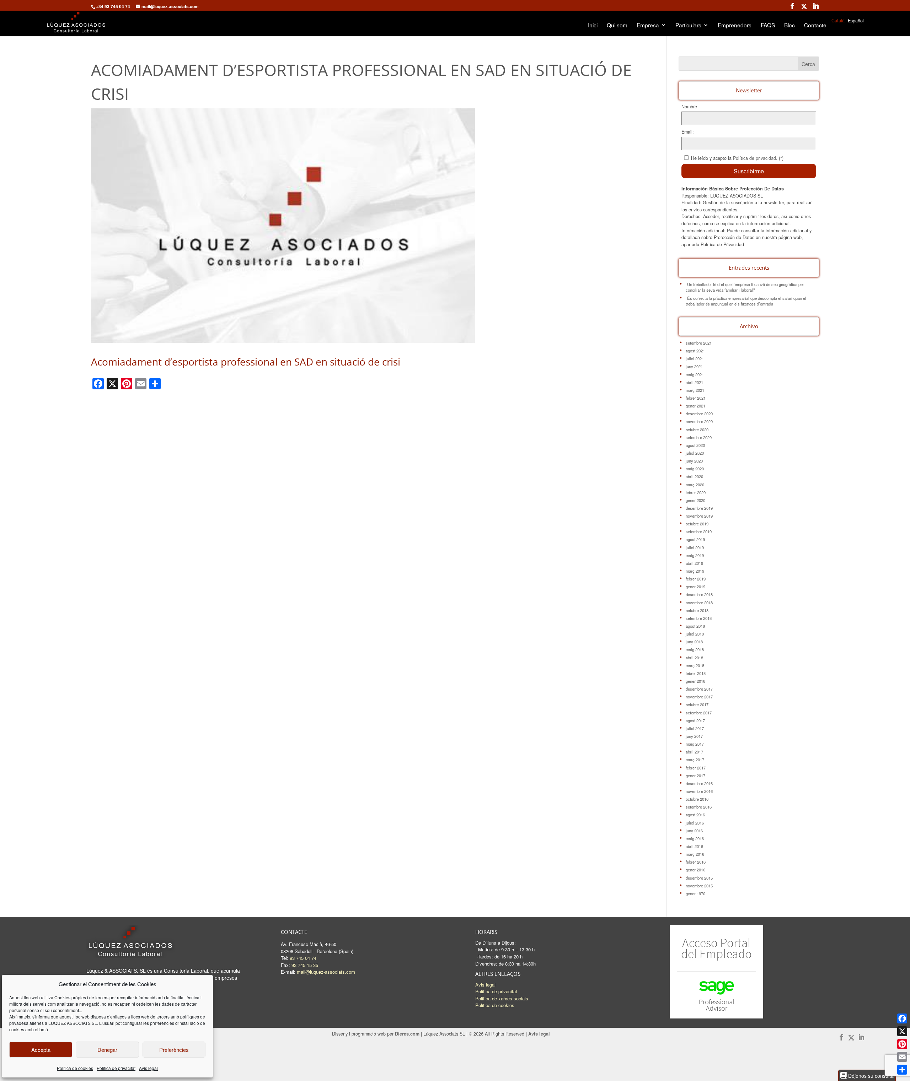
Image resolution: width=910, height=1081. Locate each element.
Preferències (174, 1049)
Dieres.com (407, 1034)
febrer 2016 (696, 862)
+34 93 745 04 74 (113, 6)
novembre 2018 (699, 602)
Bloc (789, 25)
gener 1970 (695, 893)
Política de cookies (75, 1068)
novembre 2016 (699, 791)
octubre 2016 (697, 799)
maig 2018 (695, 649)
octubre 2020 (697, 429)
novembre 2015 (699, 885)
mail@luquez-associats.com (326, 971)
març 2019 (695, 571)
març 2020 (695, 484)
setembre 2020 (699, 437)
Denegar (107, 1049)
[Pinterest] (902, 1044)
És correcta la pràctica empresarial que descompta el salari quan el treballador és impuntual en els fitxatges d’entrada (746, 301)
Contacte (815, 25)
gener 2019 (695, 586)
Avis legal (485, 984)
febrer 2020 (696, 492)
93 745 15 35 (304, 965)
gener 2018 (695, 681)
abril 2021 (694, 382)
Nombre (689, 106)
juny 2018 (694, 641)
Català (838, 20)
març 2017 (695, 759)
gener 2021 (695, 406)
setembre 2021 (699, 343)
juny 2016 (694, 830)
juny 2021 (694, 366)
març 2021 (695, 390)
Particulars (688, 25)
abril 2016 (694, 846)
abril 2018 (694, 657)
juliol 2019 (695, 547)
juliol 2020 (695, 453)
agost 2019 (695, 539)
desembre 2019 (699, 508)
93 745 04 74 (303, 958)
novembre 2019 (699, 516)
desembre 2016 (699, 783)
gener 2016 (695, 869)
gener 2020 (695, 500)
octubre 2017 (697, 704)
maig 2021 (695, 374)
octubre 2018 (697, 610)
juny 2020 (694, 461)
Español (856, 20)
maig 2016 (695, 838)
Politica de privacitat (116, 1068)
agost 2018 (695, 626)
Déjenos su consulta (870, 1075)
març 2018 (695, 665)
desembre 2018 (699, 594)
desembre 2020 (699, 413)
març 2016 (695, 854)
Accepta (40, 1049)
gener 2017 (695, 775)
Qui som (617, 25)
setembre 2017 (699, 712)
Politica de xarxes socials (501, 998)
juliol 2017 (695, 728)
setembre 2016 (699, 807)
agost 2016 (695, 814)
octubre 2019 (697, 523)
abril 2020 (694, 476)
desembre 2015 (699, 878)
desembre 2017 (699, 689)
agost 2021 (695, 350)
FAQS (768, 25)
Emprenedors (734, 25)
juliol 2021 (695, 358)
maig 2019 (695, 555)
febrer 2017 (696, 768)
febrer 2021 (696, 398)
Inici (593, 25)
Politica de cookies (494, 1005)
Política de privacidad (754, 158)
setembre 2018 (699, 618)
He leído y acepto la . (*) (737, 158)
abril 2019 (694, 563)
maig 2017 (695, 744)
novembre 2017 (699, 696)
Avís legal (148, 1068)
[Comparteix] (902, 1069)
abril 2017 (694, 752)
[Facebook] (902, 1018)
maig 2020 (695, 468)
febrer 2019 (696, 579)
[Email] (902, 1056)
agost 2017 (695, 720)
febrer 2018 (696, 673)
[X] (902, 1031)
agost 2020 (695, 445)
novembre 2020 (699, 421)
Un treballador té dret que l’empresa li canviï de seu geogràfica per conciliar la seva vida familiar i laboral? (745, 287)
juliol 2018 (695, 634)
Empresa (648, 25)
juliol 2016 (695, 823)
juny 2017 (694, 736)
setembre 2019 (699, 531)
